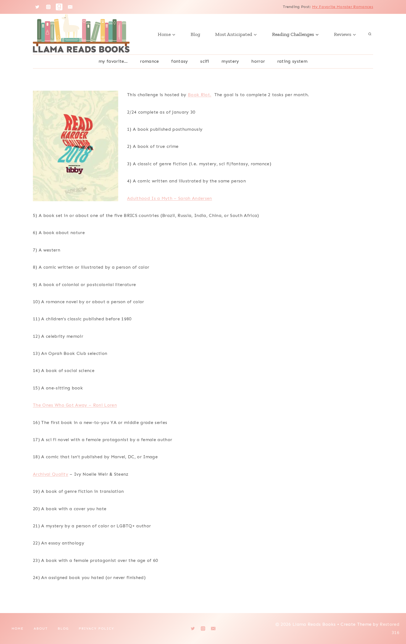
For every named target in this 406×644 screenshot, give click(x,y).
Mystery (230, 61)
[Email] (70, 6)
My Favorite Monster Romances (342, 6)
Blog (195, 34)
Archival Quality (50, 474)
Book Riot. (199, 94)
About (41, 628)
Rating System (292, 61)
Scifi (204, 61)
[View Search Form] (370, 34)
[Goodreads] (59, 6)
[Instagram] (48, 6)
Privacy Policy (96, 628)
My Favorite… (113, 61)
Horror (258, 61)
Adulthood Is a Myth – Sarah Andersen (169, 198)
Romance (149, 61)
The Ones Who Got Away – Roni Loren (75, 405)
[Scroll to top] (393, 622)
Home (18, 628)
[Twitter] (37, 6)
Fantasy (179, 61)
